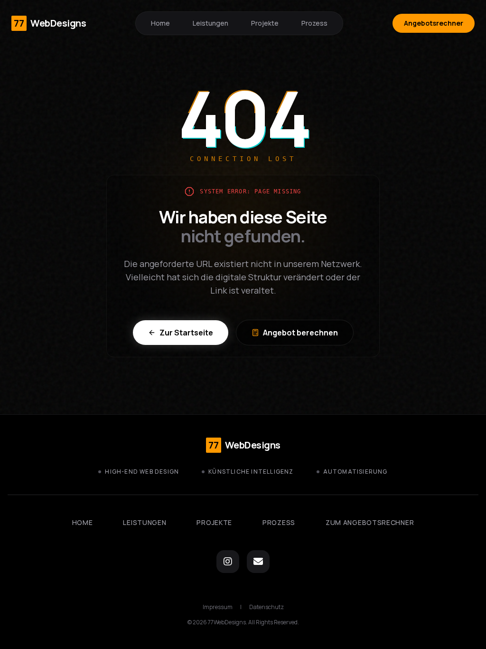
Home (160, 23)
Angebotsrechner (433, 23)
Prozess (314, 23)
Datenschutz (266, 607)
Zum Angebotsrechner (370, 522)
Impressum (218, 607)
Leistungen (210, 23)
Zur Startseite (186, 332)
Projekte (265, 23)
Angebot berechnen (300, 332)
